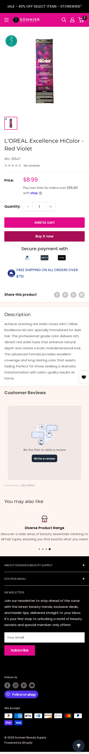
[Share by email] (82, 295)
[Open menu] (6, 20)
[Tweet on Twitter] (73, 295)
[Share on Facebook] (57, 295)
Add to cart (44, 222)
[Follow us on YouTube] (32, 685)
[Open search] (64, 19)
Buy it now (44, 236)
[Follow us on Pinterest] (24, 685)
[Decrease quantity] (27, 206)
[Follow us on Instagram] (16, 685)
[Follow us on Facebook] (7, 685)
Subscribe (20, 650)
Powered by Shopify (18, 743)
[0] (81, 19)
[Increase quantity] (50, 206)
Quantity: (12, 206)
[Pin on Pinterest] (65, 295)
